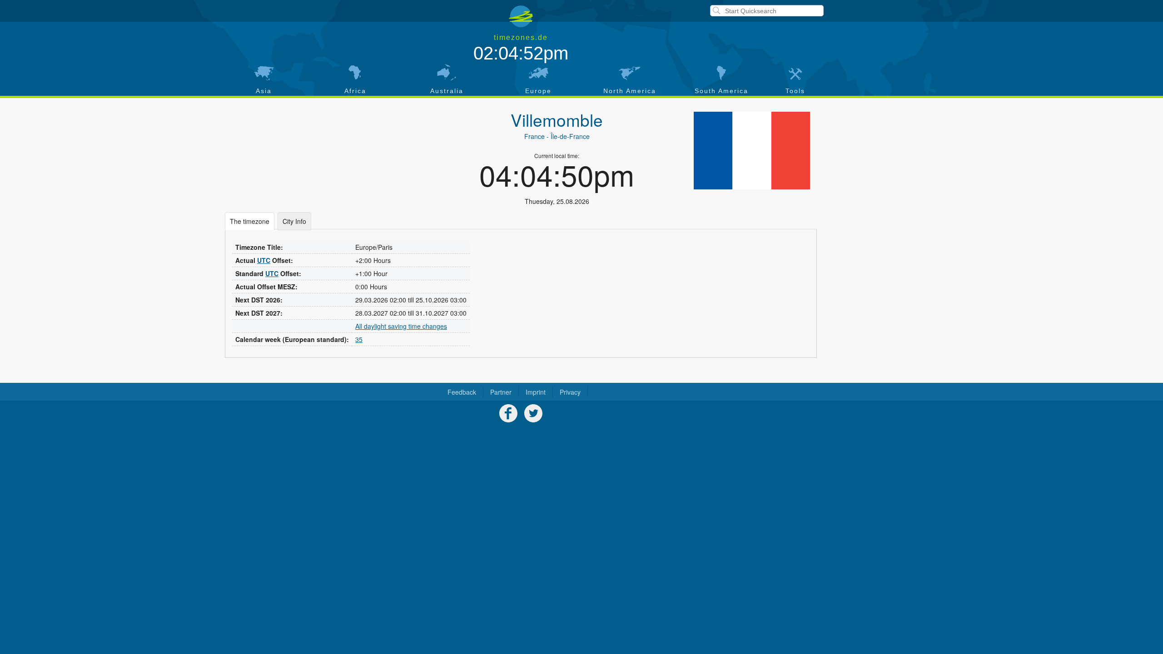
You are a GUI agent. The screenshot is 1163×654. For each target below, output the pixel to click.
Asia (264, 90)
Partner (501, 391)
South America (721, 90)
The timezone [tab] (249, 221)
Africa (355, 90)
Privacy (570, 391)
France (534, 136)
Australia (446, 90)
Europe (538, 90)
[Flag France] (752, 150)
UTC (263, 260)
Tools (795, 90)
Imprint (536, 391)
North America (629, 90)
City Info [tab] (294, 221)
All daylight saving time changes (401, 326)
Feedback (461, 391)
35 (359, 339)
